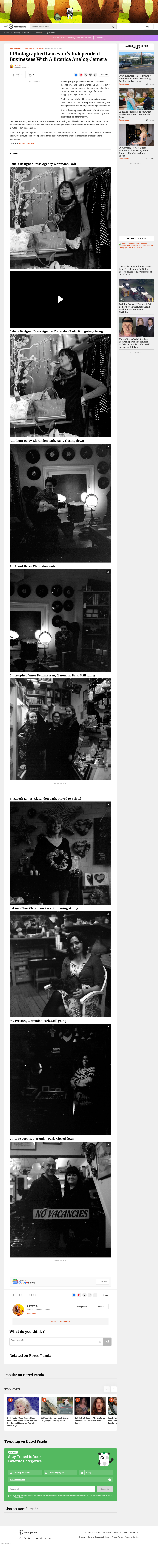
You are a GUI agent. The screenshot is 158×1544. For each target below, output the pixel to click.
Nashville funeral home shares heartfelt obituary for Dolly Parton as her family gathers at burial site (135, 270)
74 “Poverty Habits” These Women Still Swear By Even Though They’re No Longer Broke (133, 152)
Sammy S (17, 65)
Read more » (32, 1314)
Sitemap (82, 1537)
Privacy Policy (117, 1537)
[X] (33, 1538)
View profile (82, 1307)
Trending (16, 33)
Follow (101, 1307)
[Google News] (50, 1538)
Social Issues (38, 48)
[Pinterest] (29, 1538)
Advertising (107, 1532)
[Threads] (41, 1538)
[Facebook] (20, 1538)
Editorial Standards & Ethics (98, 1537)
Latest (26, 33)
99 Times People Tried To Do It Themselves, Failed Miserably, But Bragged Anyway (135, 78)
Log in (149, 27)
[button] (107, 1389)
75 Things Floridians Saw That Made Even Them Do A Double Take (135, 114)
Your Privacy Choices (92, 1532)
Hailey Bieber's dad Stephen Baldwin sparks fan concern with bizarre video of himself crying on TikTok (134, 343)
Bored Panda (28, 1532)
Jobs (126, 1532)
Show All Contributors (60, 1322)
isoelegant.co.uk (26, 143)
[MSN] (45, 1538)
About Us (117, 1532)
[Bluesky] (37, 1538)
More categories (17, 1480)
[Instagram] (25, 1538)
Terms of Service (131, 1537)
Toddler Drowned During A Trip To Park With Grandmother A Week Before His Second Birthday (135, 308)
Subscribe (105, 1489)
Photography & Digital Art (21, 48)
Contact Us (134, 1532)
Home (6, 33)
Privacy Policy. (19, 1497)
